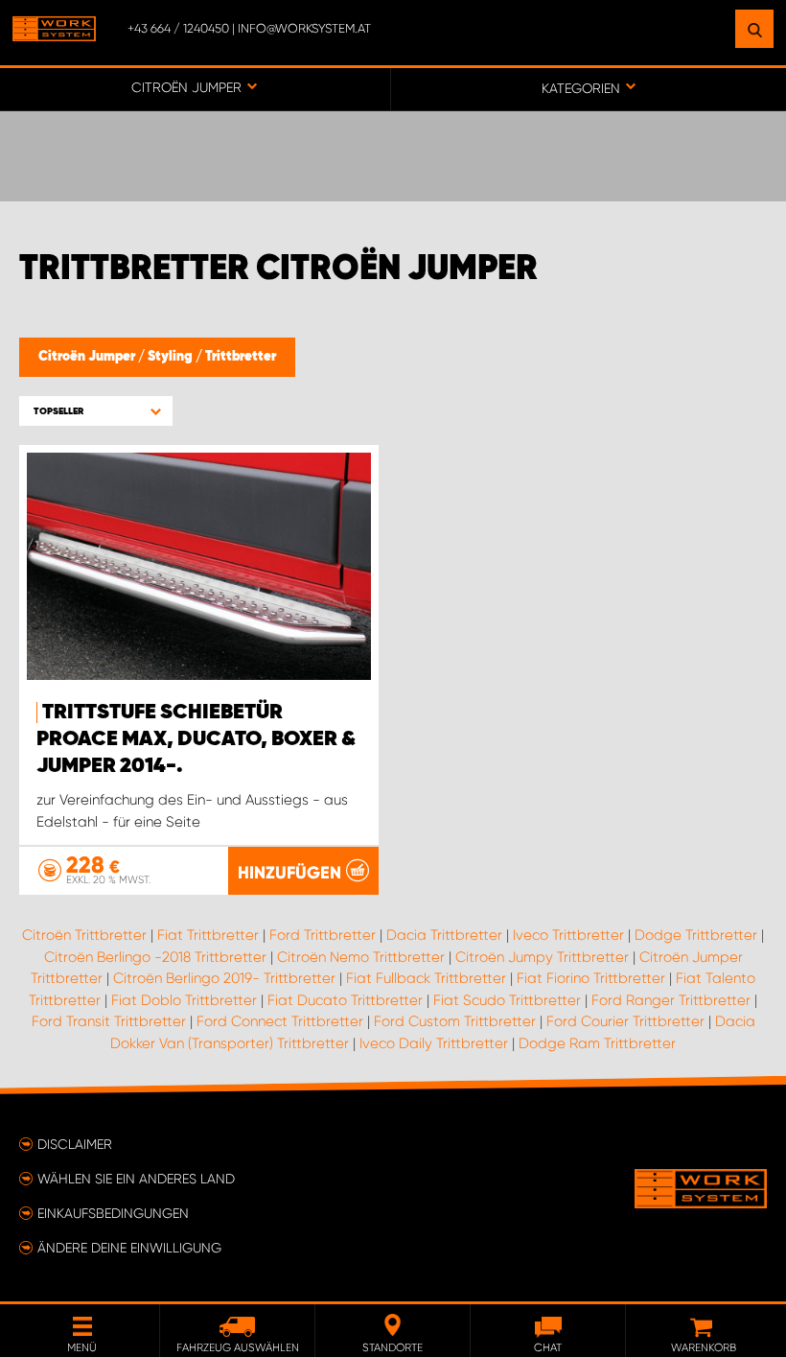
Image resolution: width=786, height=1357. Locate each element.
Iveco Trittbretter (568, 935)
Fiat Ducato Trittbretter (345, 1000)
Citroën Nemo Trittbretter (361, 957)
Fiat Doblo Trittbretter (184, 1000)
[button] (96, 411)
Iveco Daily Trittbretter (433, 1043)
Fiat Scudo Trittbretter (507, 1000)
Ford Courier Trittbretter (625, 1021)
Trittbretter (240, 356)
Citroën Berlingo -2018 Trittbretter (155, 957)
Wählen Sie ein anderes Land (136, 1178)
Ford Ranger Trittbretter (671, 1000)
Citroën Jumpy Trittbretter (542, 957)
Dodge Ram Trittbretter (597, 1043)
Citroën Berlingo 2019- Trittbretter (224, 978)
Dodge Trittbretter (696, 935)
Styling (172, 356)
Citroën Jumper (88, 356)
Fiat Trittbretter (208, 935)
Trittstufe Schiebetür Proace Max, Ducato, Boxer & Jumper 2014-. (196, 739)
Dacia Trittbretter (444, 935)
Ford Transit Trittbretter (109, 1021)
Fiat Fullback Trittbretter (426, 978)
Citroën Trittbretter (84, 935)
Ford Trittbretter (322, 935)
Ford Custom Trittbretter (455, 1021)
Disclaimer (74, 1144)
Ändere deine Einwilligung (129, 1247)
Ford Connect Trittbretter (279, 1021)
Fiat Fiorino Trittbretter (591, 978)
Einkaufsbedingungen (113, 1213)
